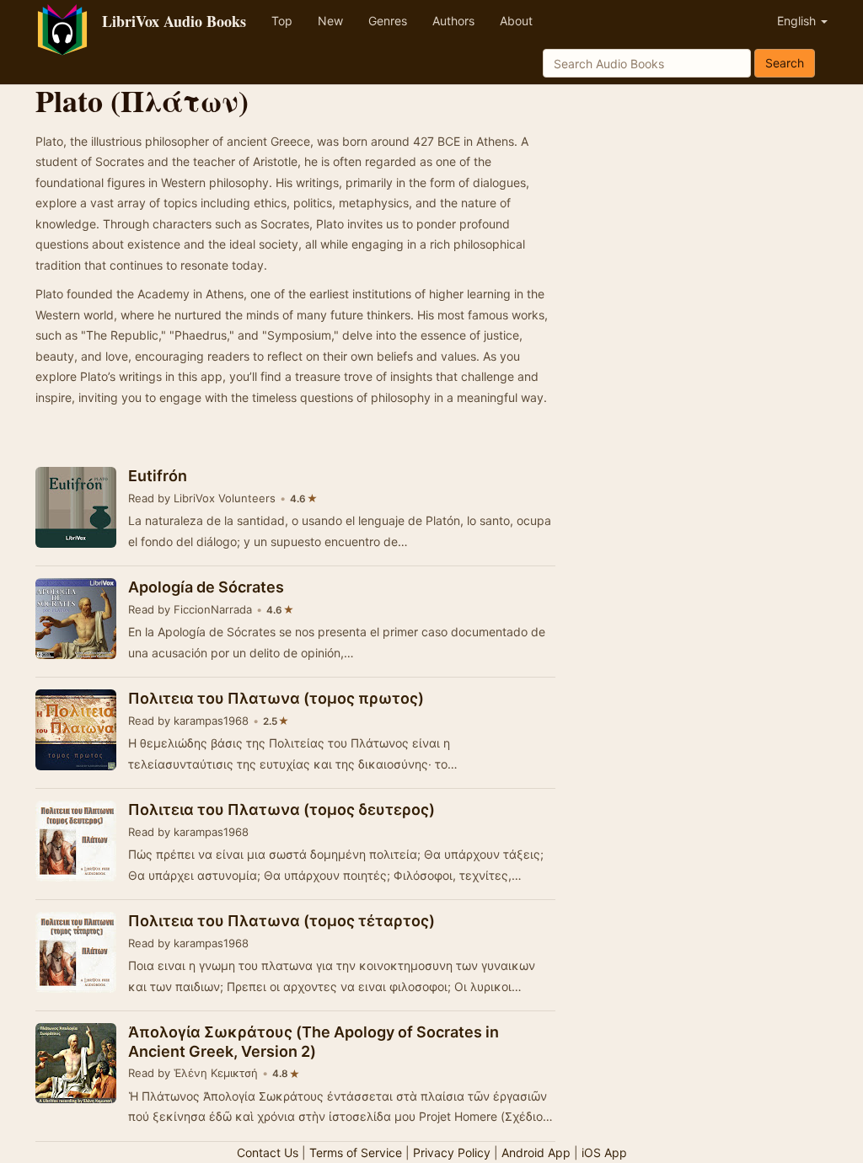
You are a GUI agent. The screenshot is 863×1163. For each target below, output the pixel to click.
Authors (453, 20)
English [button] (798, 20)
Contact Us (267, 1152)
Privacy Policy (451, 1152)
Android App (536, 1152)
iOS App (604, 1152)
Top (281, 20)
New (330, 20)
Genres (387, 20)
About (516, 20)
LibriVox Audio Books (174, 21)
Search (784, 63)
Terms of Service (355, 1152)
